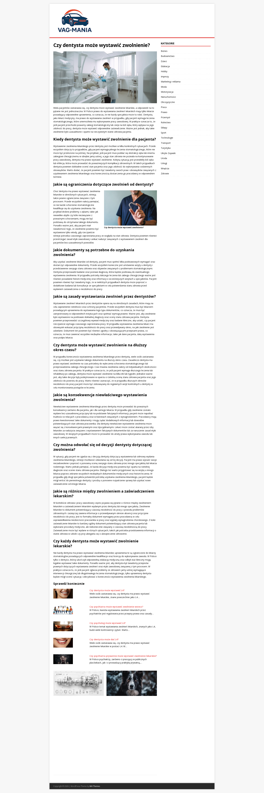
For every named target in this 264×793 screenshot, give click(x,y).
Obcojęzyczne (168, 102)
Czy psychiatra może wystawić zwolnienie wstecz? (116, 606)
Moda (164, 86)
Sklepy (164, 127)
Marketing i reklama (170, 81)
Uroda (164, 158)
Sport (163, 132)
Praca (164, 107)
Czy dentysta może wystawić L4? (107, 590)
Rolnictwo (166, 122)
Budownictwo (167, 56)
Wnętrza (165, 168)
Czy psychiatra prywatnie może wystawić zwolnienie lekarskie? (123, 655)
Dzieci (164, 61)
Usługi (164, 163)
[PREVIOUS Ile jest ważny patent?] (78, 711)
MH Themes (95, 786)
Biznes (164, 51)
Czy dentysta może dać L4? (104, 639)
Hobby (164, 71)
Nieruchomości (168, 96)
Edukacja (165, 66)
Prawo (164, 112)
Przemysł (165, 117)
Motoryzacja (167, 91)
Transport (166, 142)
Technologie (167, 137)
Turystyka (165, 147)
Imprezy (165, 76)
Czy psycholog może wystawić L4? (108, 623)
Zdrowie (165, 173)
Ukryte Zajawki (168, 153)
